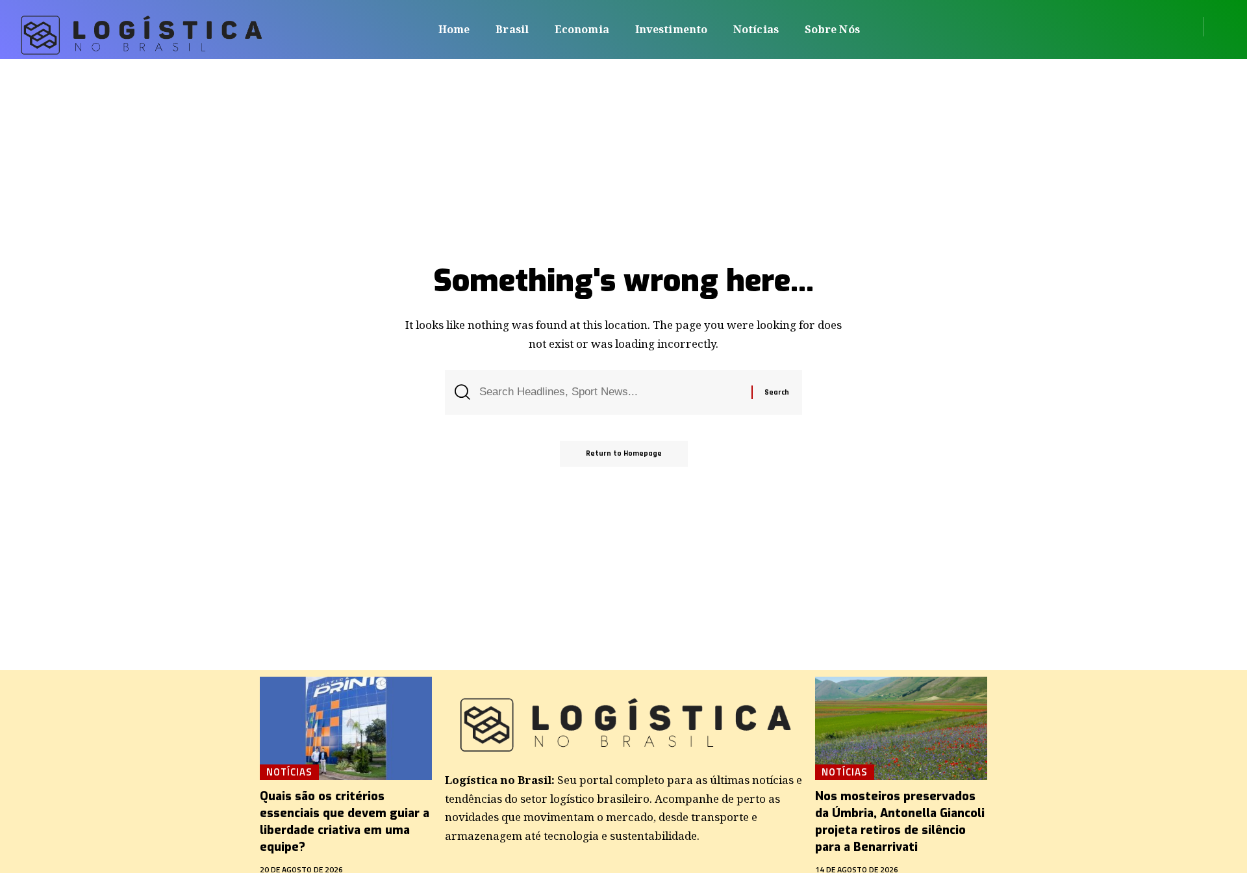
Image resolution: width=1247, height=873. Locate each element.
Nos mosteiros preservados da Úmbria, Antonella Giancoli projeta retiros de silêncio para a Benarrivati (900, 821)
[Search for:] (610, 392)
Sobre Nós (832, 29)
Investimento (671, 29)
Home (454, 29)
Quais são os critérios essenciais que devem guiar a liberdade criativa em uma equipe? (344, 821)
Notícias (756, 29)
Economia (582, 29)
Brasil (512, 29)
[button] (1218, 26)
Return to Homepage (624, 453)
